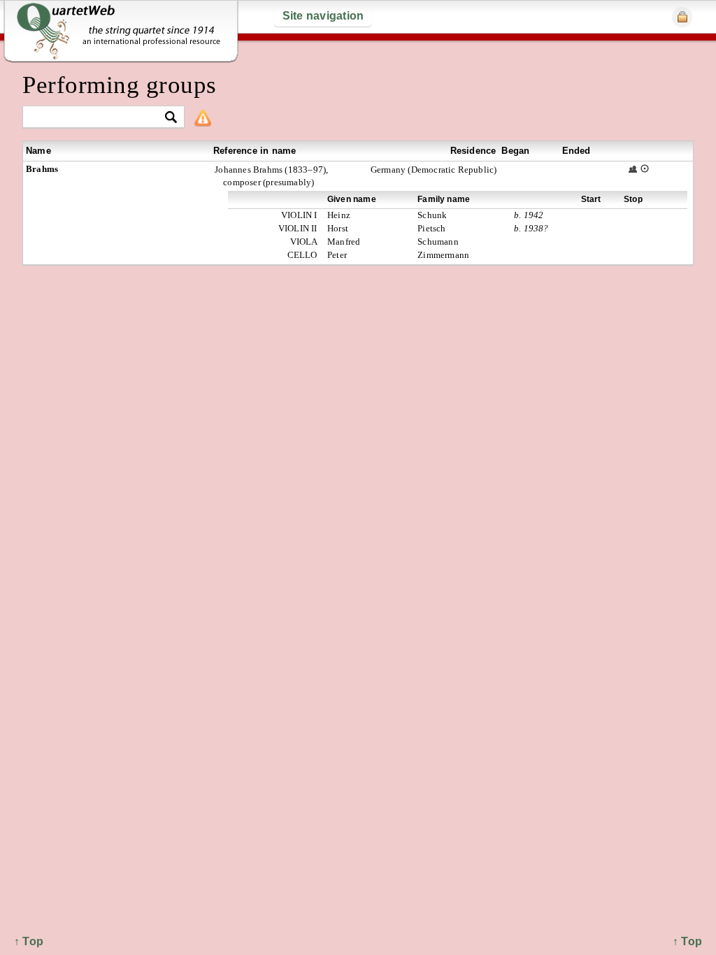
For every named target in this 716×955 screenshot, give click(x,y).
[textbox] (97, 118)
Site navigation (323, 16)
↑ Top (687, 941)
